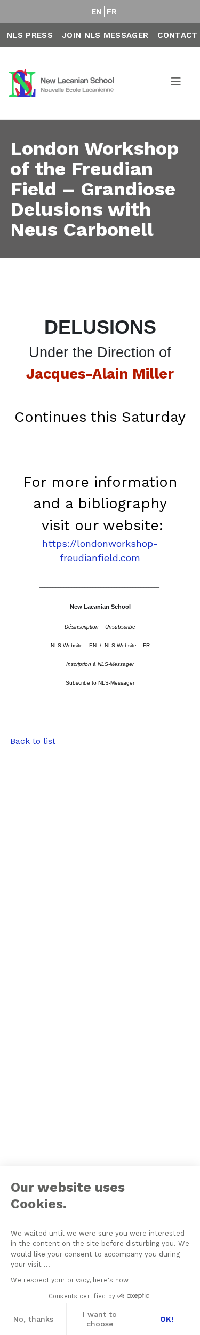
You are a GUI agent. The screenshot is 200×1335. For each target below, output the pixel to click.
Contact (177, 35)
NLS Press (29, 35)
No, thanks (33, 1319)
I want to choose (100, 1319)
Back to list (32, 741)
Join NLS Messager (105, 35)
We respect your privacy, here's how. (70, 1280)
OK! (166, 1319)
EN (96, 12)
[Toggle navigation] (176, 83)
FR (112, 12)
